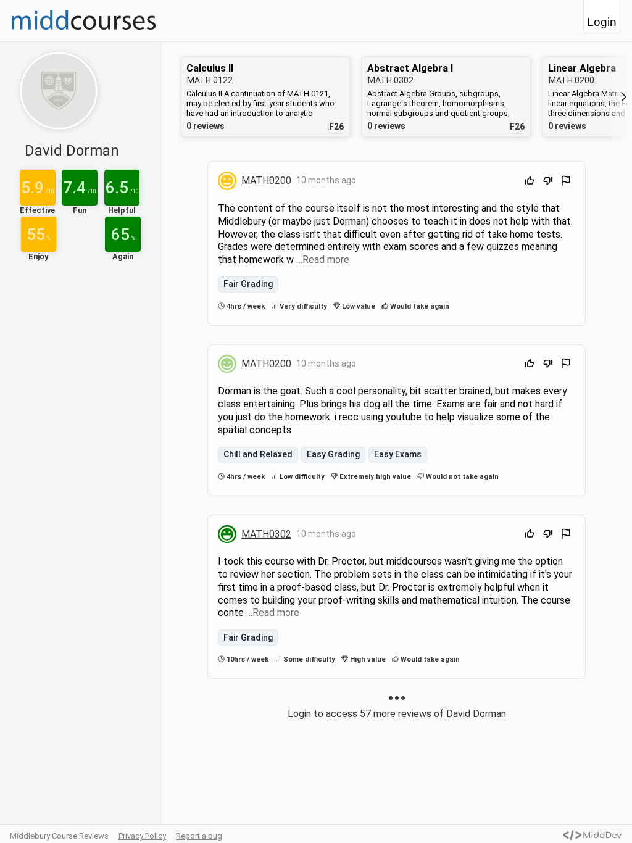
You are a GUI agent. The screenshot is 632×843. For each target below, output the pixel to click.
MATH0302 (266, 534)
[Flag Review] (566, 182)
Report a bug (199, 836)
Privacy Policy (142, 836)
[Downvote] (548, 182)
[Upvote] (529, 182)
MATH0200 (266, 180)
